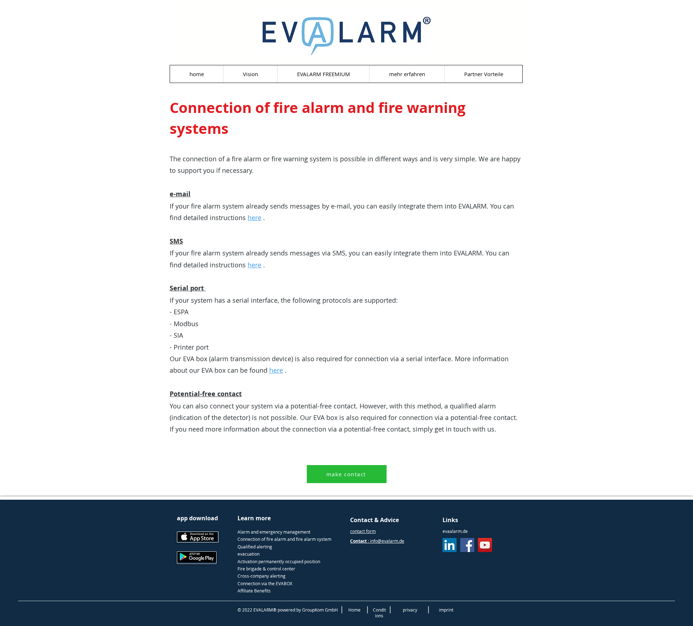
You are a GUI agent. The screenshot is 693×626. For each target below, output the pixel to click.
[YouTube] (485, 545)
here (254, 217)
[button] (406, 74)
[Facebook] (467, 545)
